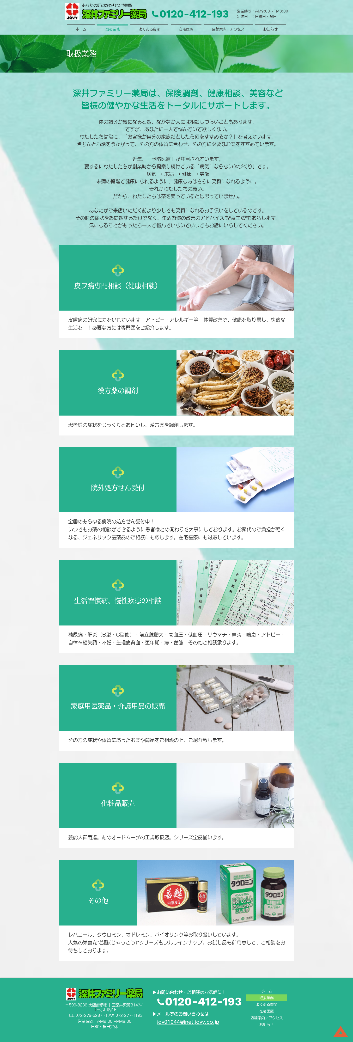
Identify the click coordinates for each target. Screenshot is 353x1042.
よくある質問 (266, 1004)
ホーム (266, 991)
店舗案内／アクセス (266, 1018)
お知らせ (266, 1024)
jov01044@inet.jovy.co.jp (188, 1021)
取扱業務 (266, 997)
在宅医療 (266, 1011)
